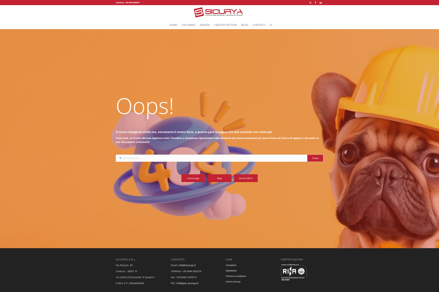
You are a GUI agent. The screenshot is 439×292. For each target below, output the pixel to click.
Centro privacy (233, 281)
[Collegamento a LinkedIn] (320, 2)
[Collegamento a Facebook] (315, 2)
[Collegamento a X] (310, 2)
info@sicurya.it (187, 265)
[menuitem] (173, 25)
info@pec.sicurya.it (187, 283)
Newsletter (231, 270)
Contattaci (231, 265)
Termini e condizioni (236, 276)
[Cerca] (270, 25)
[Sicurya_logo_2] (219, 13)
